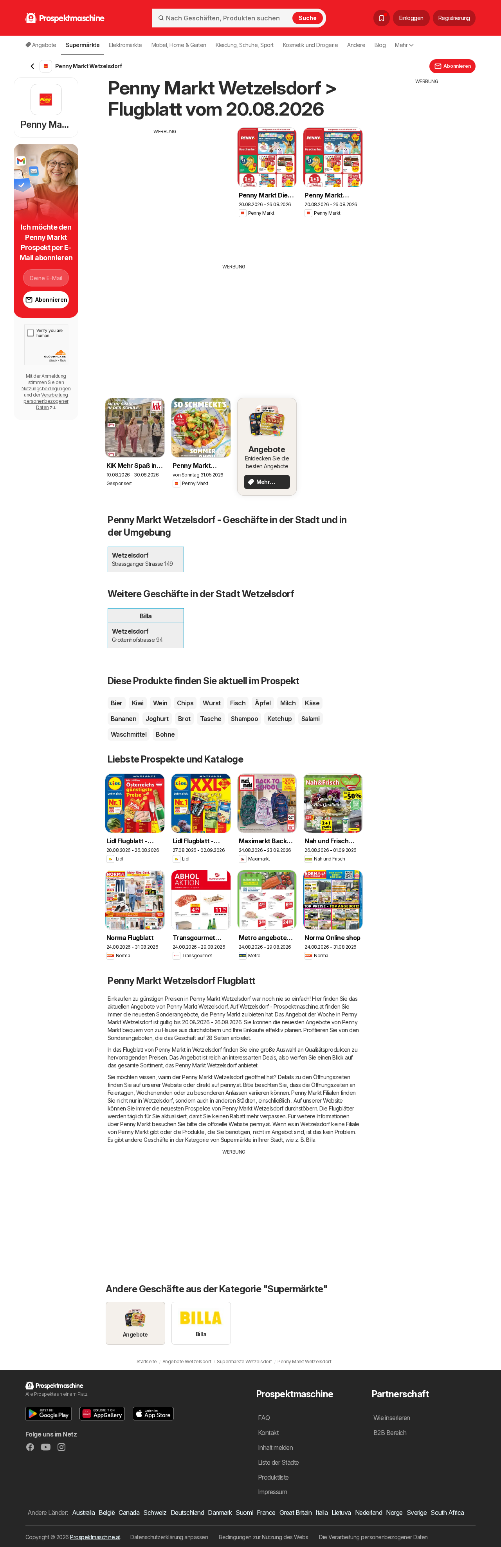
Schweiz (154, 1512)
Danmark (220, 1512)
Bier (117, 703)
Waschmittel (128, 734)
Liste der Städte (278, 1462)
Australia (83, 1512)
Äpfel (262, 703)
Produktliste (273, 1477)
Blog (380, 45)
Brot (184, 719)
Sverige (417, 1512)
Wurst (211, 703)
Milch (288, 703)
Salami (310, 719)
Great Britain (295, 1512)
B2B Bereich (389, 1432)
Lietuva (341, 1512)
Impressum (272, 1492)
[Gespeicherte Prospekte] (381, 18)
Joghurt (157, 719)
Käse (312, 703)
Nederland (368, 1512)
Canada (129, 1512)
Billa (310, 1139)
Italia (321, 1512)
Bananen (123, 719)
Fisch (237, 703)
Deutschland (187, 1512)
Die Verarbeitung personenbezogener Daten (373, 1537)
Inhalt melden (275, 1447)
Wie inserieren (391, 1418)
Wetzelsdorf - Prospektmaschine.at (282, 1006)
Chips (185, 703)
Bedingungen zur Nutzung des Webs (263, 1537)
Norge (394, 1512)
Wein (160, 703)
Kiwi (138, 703)
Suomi (244, 1512)
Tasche (211, 719)
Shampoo (244, 719)
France (266, 1512)
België (107, 1512)
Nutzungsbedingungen (46, 388)
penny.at (230, 1084)
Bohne (165, 734)
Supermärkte (236, 1139)
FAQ (264, 1418)
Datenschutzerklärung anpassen (169, 1537)
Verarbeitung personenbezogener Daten (45, 401)
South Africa (447, 1512)
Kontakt (268, 1432)
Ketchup (279, 719)
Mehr (401, 45)
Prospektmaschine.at (95, 1537)
